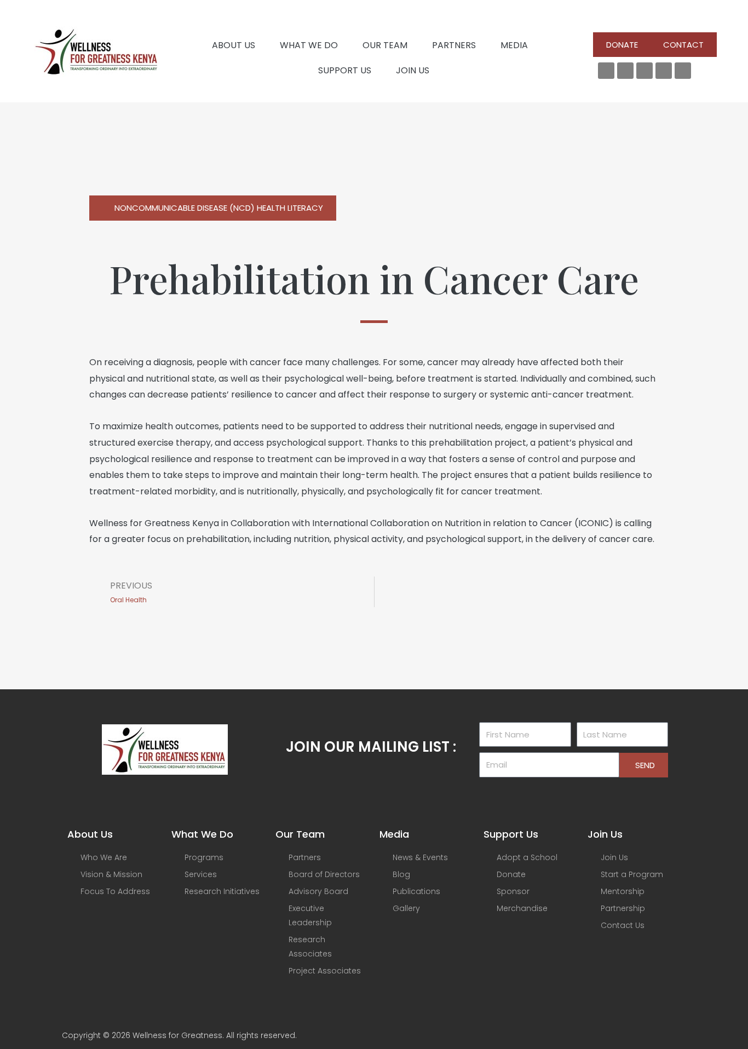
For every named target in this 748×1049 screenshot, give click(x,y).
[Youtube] (683, 70)
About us (233, 45)
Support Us (344, 70)
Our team (385, 45)
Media (514, 45)
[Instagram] (663, 70)
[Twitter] (625, 70)
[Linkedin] (644, 70)
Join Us (412, 70)
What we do (309, 45)
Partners (454, 45)
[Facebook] (606, 70)
